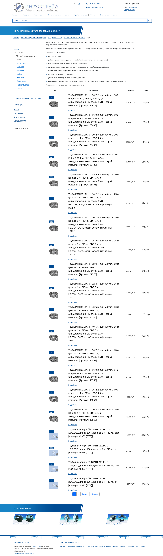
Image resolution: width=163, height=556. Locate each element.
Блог (136, 546)
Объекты (93, 15)
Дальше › (85, 494)
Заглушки (20, 77)
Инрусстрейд (37, 546)
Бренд (16, 110)
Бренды (17, 49)
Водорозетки (21, 81)
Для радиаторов (23, 85)
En (79, 3)
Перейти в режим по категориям (28, 98)
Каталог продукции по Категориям (33, 38)
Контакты (67, 15)
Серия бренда (20, 121)
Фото (51, 98)
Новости (115, 15)
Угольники (20, 67)
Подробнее (72, 110)
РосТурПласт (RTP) (55, 38)
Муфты (19, 74)
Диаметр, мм (19, 117)
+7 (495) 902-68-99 (94, 4)
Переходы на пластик (21, 524)
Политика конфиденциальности (24, 553)
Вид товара (18, 113)
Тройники (20, 70)
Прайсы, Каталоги (80, 15)
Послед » (95, 494)
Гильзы (19, 88)
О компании (104, 15)
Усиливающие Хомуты (114, 524)
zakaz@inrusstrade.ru (95, 7)
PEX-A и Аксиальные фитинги (74, 38)
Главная (15, 15)
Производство (39, 15)
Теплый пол (21, 63)
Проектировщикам (54, 15)
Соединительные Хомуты (68, 524)
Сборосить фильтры (21, 128)
